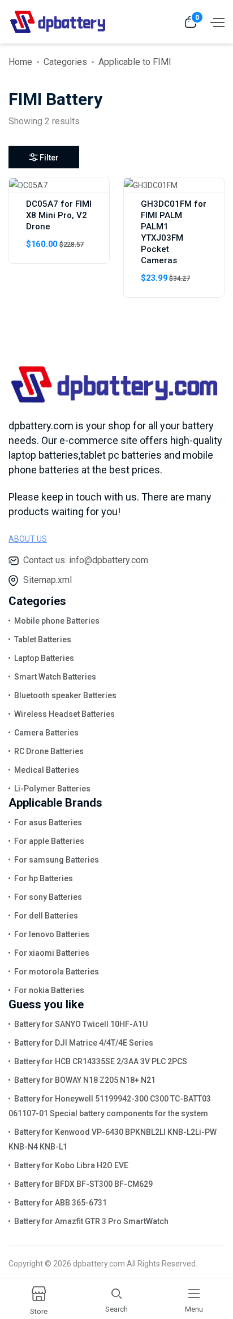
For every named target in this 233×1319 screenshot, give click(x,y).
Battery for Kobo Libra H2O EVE (71, 1165)
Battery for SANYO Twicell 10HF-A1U (81, 1024)
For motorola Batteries (56, 971)
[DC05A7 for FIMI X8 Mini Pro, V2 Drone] (28, 184)
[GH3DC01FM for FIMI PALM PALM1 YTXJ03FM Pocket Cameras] (151, 184)
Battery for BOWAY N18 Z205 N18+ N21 (85, 1080)
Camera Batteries (46, 732)
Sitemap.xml (47, 579)
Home (20, 61)
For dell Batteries (46, 915)
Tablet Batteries (42, 639)
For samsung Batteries (56, 859)
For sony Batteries (48, 897)
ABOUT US (27, 538)
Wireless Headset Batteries (64, 714)
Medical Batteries (46, 769)
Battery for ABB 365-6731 (60, 1202)
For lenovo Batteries (51, 934)
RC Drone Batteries (49, 751)
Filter (49, 157)
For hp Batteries (43, 878)
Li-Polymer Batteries (52, 788)
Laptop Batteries (44, 658)
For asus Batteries (48, 822)
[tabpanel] (116, 241)
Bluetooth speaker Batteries (65, 695)
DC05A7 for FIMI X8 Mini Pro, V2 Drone (59, 215)
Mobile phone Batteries (57, 620)
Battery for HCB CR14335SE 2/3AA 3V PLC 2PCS (100, 1061)
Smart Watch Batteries (55, 676)
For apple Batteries (49, 841)
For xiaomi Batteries (51, 952)
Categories (65, 61)
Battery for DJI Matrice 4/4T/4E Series (83, 1042)
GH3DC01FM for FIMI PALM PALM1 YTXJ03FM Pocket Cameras (173, 232)
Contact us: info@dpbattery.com (85, 560)
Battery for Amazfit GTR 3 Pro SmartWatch (91, 1221)
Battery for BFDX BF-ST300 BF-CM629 (83, 1184)
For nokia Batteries (49, 990)
